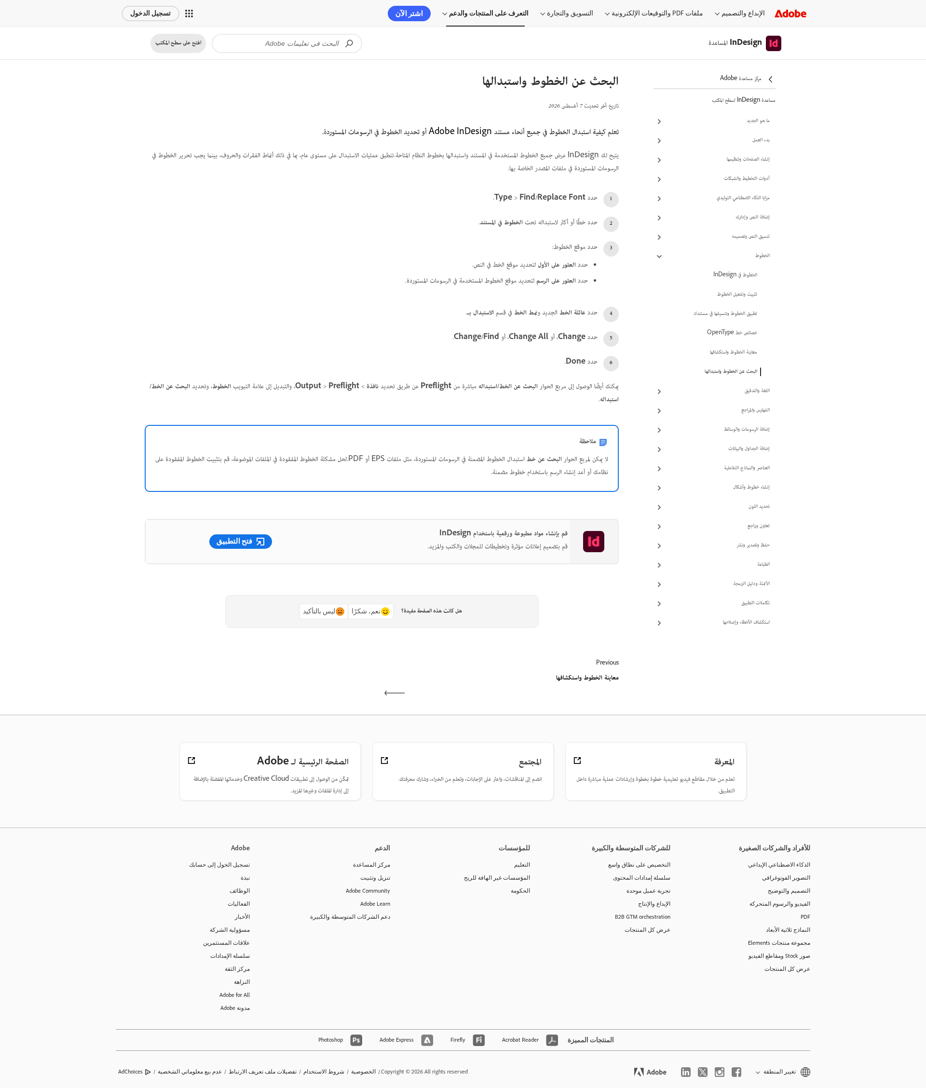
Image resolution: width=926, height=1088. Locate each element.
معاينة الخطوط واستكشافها (733, 352)
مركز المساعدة (371, 864)
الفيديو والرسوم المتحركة (779, 903)
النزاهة (242, 982)
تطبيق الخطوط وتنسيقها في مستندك (725, 314)
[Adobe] (790, 13)
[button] (189, 13)
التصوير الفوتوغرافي (786, 877)
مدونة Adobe (235, 1008)
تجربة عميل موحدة (648, 890)
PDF (805, 916)
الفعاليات (239, 903)
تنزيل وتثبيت (375, 877)
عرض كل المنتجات (787, 969)
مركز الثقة (237, 969)
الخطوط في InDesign (735, 275)
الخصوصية (363, 1071)
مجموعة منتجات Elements (779, 942)
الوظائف (240, 890)
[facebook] (736, 1072)
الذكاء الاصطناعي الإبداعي (779, 864)
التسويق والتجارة (570, 13)
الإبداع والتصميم (743, 13)
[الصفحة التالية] (262, 687)
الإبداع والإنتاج (654, 903)
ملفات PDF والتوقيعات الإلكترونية (657, 13)
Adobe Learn (375, 903)
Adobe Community (368, 890)
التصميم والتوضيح (789, 890)
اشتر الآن (409, 13)
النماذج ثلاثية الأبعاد (788, 929)
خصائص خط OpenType (732, 333)
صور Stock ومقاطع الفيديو (779, 955)
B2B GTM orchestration (642, 916)
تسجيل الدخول (150, 13)
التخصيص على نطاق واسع (639, 864)
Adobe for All (234, 995)
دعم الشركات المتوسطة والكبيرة (350, 916)
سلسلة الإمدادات (230, 955)
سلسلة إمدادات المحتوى (641, 877)
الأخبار (242, 916)
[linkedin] (686, 1072)
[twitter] (703, 1072)
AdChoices (130, 1071)
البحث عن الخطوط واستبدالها (731, 372)
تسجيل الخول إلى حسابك (219, 864)
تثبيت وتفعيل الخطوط (737, 294)
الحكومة (520, 890)
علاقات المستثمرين (226, 942)
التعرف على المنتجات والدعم (489, 13)
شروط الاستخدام (323, 1071)
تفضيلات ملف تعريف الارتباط (263, 1071)
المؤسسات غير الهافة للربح (497, 877)
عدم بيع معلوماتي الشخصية (190, 1071)
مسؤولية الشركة (230, 929)
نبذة (245, 877)
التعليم (522, 864)
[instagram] (719, 1072)
